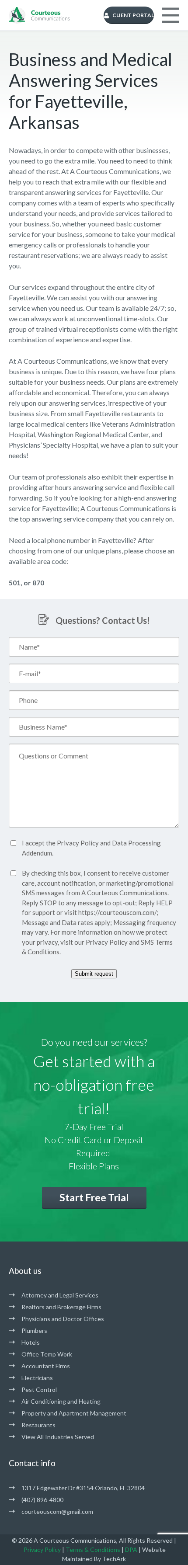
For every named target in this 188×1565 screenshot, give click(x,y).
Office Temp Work (46, 1354)
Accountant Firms (45, 1366)
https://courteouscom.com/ (117, 912)
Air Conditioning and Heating (61, 1401)
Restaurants (38, 1425)
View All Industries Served (57, 1436)
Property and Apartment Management (73, 1413)
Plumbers (34, 1330)
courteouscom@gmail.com (57, 1511)
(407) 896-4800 (42, 1499)
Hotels (30, 1342)
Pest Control (39, 1389)
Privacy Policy (78, 843)
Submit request (94, 973)
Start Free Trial (94, 1197)
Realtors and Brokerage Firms (61, 1307)
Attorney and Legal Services (59, 1295)
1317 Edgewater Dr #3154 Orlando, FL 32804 (83, 1488)
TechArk (114, 1558)
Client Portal (133, 15)
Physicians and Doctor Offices (62, 1318)
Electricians (37, 1377)
